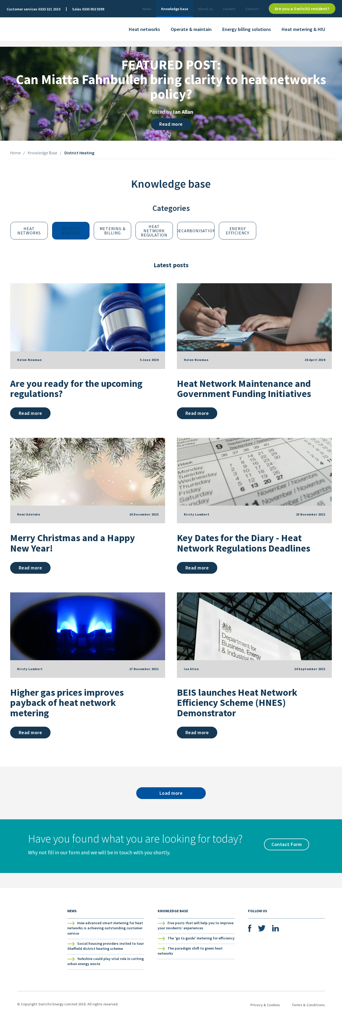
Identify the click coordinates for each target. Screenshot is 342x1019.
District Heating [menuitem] (71, 230)
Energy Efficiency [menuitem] (237, 230)
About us (205, 8)
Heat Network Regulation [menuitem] (154, 231)
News (146, 8)
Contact (252, 8)
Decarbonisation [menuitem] (196, 230)
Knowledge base (174, 8)
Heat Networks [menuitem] (29, 230)
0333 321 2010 (49, 9)
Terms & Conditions (308, 1004)
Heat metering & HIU (303, 29)
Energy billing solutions (246, 29)
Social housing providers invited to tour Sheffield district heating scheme (105, 946)
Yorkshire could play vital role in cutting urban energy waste (105, 961)
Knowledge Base (42, 152)
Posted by (171, 111)
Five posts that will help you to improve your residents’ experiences (196, 925)
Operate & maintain (191, 29)
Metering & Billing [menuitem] (113, 230)
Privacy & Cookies (265, 1004)
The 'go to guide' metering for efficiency (201, 938)
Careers (229, 8)
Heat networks (144, 29)
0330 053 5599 (93, 9)
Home (15, 152)
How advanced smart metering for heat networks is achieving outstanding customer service (105, 928)
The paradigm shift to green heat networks (190, 951)
